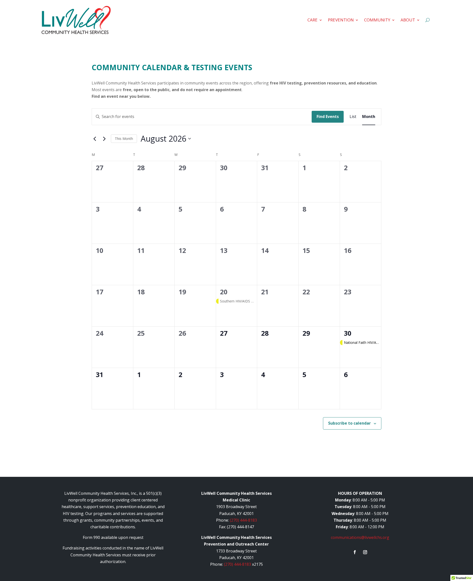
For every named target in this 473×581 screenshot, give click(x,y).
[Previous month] (95, 139)
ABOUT (408, 20)
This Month (124, 138)
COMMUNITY (377, 20)
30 (347, 333)
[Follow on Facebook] (355, 552)
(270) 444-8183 (243, 520)
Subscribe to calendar (349, 423)
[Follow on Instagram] (365, 552)
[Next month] (104, 139)
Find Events (328, 116)
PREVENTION (341, 20)
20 (223, 291)
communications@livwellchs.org (360, 537)
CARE (312, 20)
